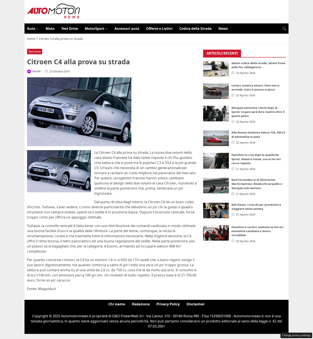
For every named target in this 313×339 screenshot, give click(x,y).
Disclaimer (196, 304)
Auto (31, 28)
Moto (50, 28)
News (223, 28)
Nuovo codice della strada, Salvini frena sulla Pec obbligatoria (258, 65)
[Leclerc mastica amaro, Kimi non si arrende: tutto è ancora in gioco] (216, 91)
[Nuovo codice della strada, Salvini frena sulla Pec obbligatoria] (216, 69)
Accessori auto (127, 28)
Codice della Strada (195, 28)
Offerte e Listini (159, 28)
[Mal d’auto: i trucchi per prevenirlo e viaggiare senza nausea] (216, 210)
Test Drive (69, 28)
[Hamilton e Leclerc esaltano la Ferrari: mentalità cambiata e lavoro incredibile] (216, 233)
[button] (284, 28)
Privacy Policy (168, 304)
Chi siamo (116, 304)
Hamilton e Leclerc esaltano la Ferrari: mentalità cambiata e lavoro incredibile (257, 231)
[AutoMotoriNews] (53, 11)
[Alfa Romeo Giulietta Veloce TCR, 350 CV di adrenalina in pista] (216, 138)
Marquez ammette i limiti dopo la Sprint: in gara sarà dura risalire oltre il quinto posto (258, 112)
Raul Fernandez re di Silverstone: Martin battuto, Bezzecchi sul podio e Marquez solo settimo (256, 184)
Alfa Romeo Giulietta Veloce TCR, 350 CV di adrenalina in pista (258, 134)
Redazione (141, 304)
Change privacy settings (296, 335)
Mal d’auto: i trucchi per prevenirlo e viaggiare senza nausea (256, 207)
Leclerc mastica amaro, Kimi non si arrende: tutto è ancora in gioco (255, 87)
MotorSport (94, 28)
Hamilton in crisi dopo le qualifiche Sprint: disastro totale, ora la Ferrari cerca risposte (256, 159)
